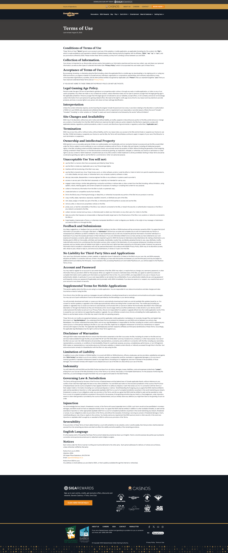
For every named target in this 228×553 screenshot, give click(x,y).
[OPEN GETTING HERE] (163, 14)
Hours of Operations (70, 7)
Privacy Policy (98, 80)
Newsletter (134, 526)
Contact (122, 526)
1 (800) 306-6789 (106, 532)
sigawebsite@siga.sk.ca (75, 457)
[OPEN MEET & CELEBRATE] (152, 14)
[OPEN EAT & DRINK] (128, 14)
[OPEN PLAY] (118, 14)
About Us (95, 526)
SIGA (114, 526)
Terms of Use (160, 542)
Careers (106, 526)
